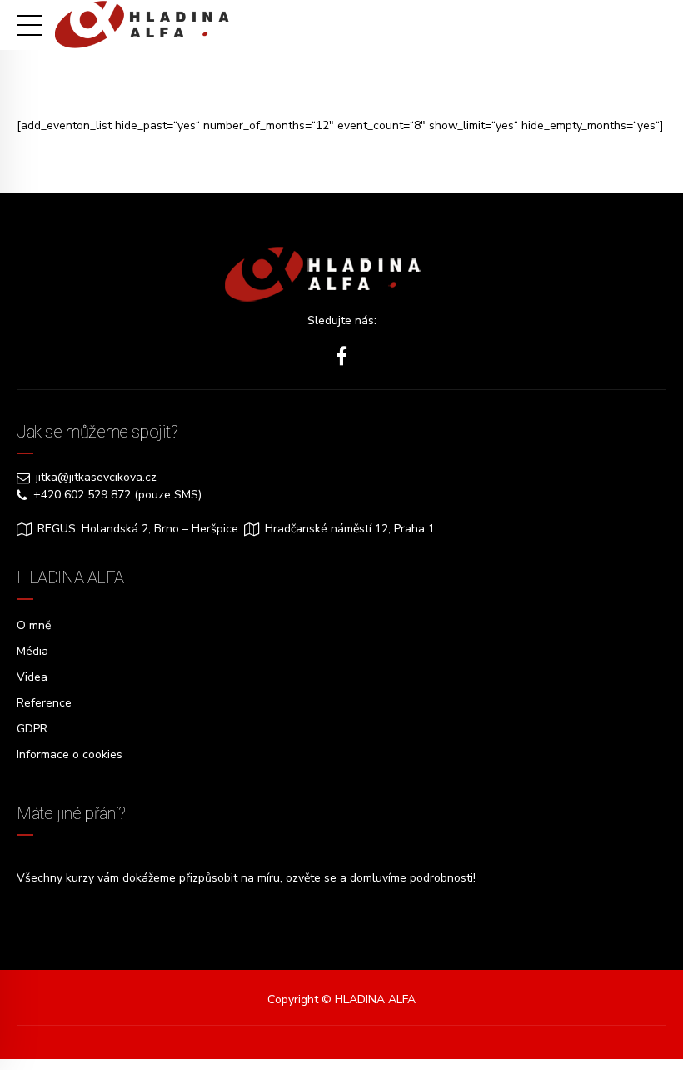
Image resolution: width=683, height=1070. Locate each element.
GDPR (32, 729)
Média (32, 651)
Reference (44, 703)
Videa (32, 677)
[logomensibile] (341, 274)
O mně (34, 625)
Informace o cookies (69, 754)
